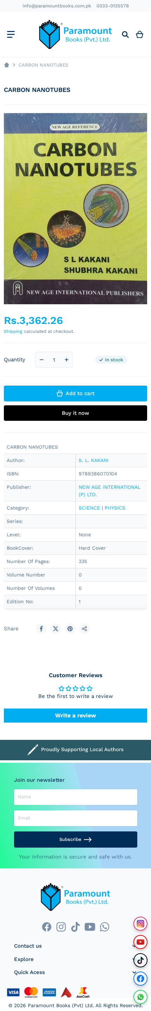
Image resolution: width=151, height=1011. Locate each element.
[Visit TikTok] (140, 960)
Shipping (13, 331)
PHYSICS (115, 508)
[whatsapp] (104, 927)
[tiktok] (75, 927)
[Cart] (139, 34)
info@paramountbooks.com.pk (56, 5)
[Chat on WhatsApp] (140, 997)
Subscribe (70, 839)
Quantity (14, 359)
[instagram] (61, 927)
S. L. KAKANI (94, 460)
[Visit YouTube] (140, 942)
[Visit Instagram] (140, 924)
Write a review (75, 715)
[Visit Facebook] (140, 979)
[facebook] (46, 927)
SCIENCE (89, 508)
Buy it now (75, 413)
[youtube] (90, 927)
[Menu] (11, 34)
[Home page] (6, 65)
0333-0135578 (113, 5)
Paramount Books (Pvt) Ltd (60, 1005)
